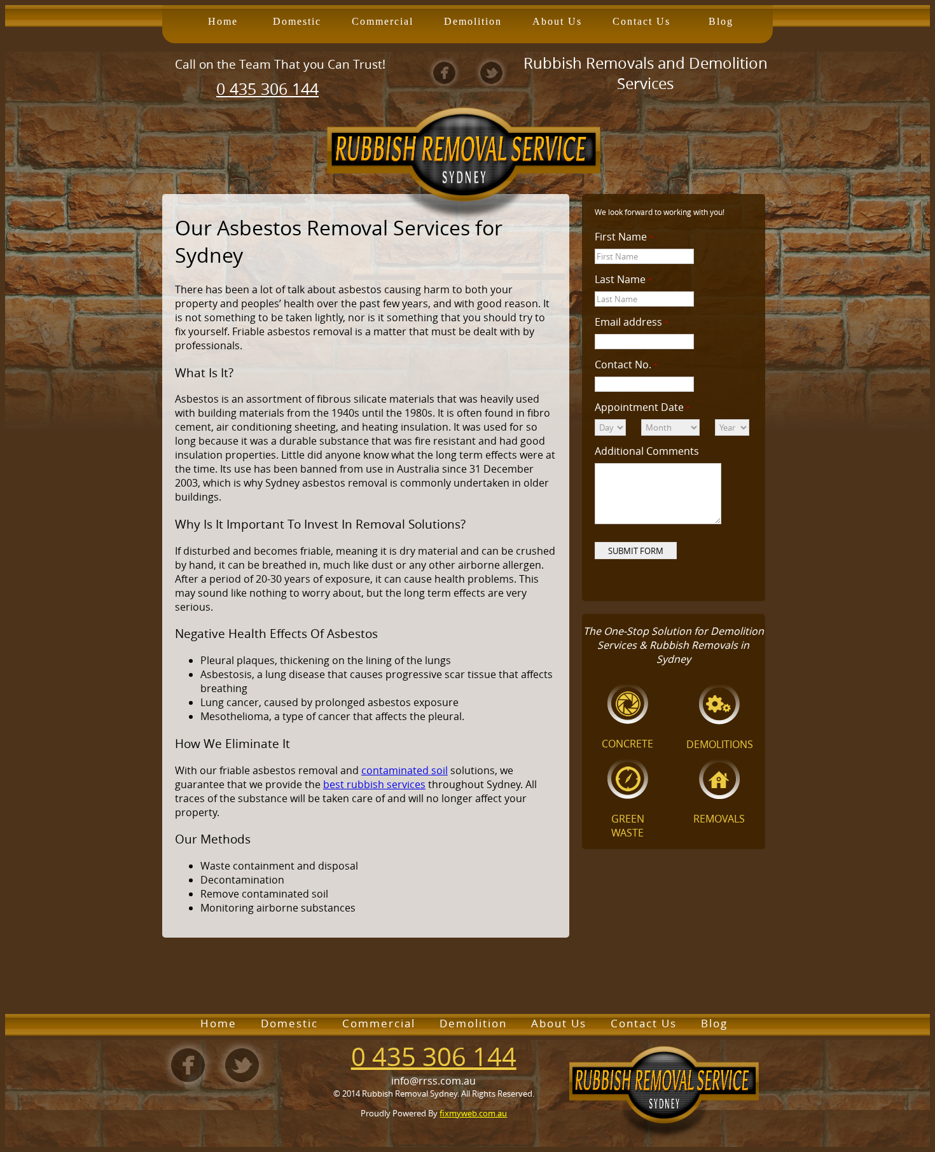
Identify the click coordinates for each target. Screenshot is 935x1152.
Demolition (473, 21)
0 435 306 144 (267, 88)
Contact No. (626, 364)
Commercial (382, 21)
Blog (721, 21)
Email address (631, 322)
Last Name (623, 279)
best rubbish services (374, 784)
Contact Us (641, 21)
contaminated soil (404, 770)
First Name (624, 237)
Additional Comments (647, 451)
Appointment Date (642, 407)
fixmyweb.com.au (473, 1113)
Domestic (297, 21)
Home (223, 21)
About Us (557, 21)
